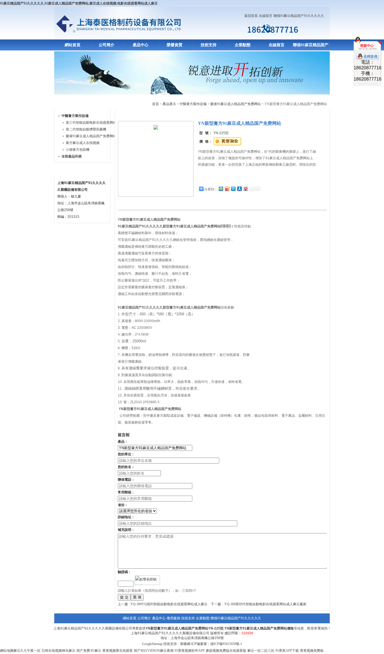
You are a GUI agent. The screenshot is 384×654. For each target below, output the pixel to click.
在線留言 (265, 16)
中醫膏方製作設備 (193, 104)
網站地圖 (6, 651)
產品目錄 (68, 103)
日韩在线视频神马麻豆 (58, 651)
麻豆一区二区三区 (260, 651)
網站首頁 (72, 45)
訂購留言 (216, 177)
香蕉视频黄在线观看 (117, 651)
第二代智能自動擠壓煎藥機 (86, 129)
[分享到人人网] (239, 188)
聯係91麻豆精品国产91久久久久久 (299, 16)
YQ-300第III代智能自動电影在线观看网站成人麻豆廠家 (265, 604)
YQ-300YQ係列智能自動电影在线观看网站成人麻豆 (168, 604)
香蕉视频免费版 (312, 651)
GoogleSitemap (152, 644)
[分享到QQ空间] (221, 188)
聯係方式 (68, 170)
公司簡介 (106, 45)
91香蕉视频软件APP (190, 651)
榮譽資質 (174, 45)
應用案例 (173, 618)
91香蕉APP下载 (287, 651)
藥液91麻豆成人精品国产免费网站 (91, 136)
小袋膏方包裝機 (77, 150)
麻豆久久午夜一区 (26, 651)
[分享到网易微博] (245, 188)
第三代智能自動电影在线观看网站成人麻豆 (98, 123)
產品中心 (140, 45)
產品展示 (169, 104)
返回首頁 (251, 16)
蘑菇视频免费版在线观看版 (226, 651)
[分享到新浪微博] (227, 188)
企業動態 (242, 45)
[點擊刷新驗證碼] (147, 580)
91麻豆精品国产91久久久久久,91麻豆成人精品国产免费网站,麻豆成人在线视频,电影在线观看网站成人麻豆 (79, 3)
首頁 (155, 104)
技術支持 (208, 45)
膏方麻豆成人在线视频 (83, 143)
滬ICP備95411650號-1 (226, 644)
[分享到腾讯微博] (233, 188)
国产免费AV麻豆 (88, 651)
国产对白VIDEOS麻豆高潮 (153, 651)
